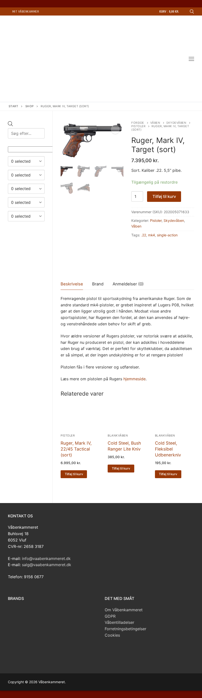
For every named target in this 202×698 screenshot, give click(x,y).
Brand (97, 283)
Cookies (112, 635)
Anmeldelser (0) (128, 283)
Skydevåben (176, 122)
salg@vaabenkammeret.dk (46, 564)
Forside (137, 122)
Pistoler (138, 126)
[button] (115, 129)
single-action (167, 235)
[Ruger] (143, 267)
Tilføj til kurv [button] (74, 474)
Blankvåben (118, 435)
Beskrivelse (72, 283)
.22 (143, 235)
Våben (155, 122)
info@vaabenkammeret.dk (46, 558)
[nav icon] (191, 58)
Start (13, 106)
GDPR (110, 616)
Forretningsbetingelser (125, 628)
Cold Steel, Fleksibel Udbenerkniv (168, 448)
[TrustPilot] (127, 652)
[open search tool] (192, 11)
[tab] (72, 284)
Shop (29, 106)
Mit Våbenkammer (25, 11)
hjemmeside (134, 378)
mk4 (151, 235)
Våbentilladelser (119, 622)
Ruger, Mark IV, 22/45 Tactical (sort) (76, 448)
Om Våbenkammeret (124, 609)
